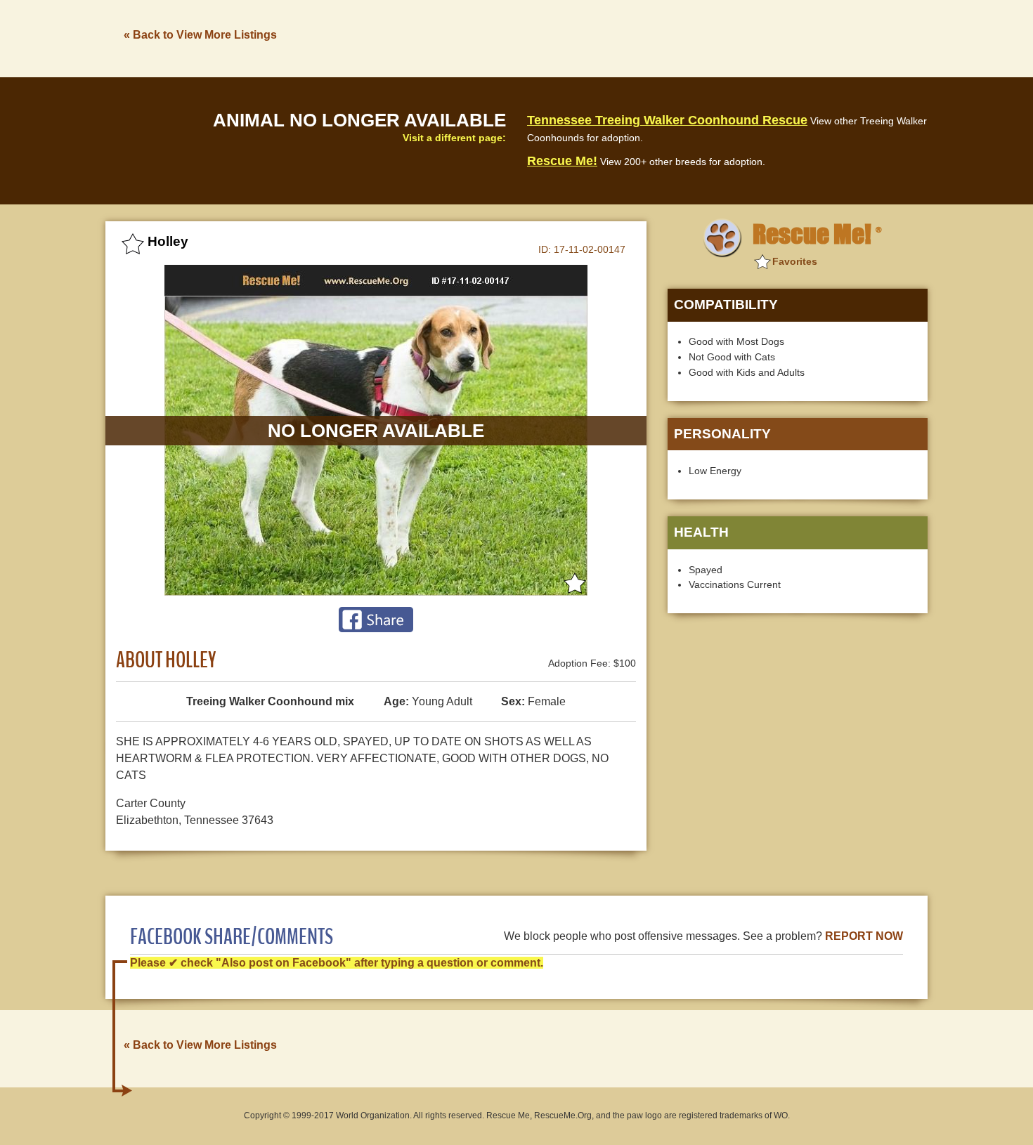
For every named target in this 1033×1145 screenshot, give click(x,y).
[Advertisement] (672, 37)
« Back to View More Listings (200, 35)
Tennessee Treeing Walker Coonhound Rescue (667, 120)
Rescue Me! (562, 161)
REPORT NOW (864, 936)
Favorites (794, 261)
